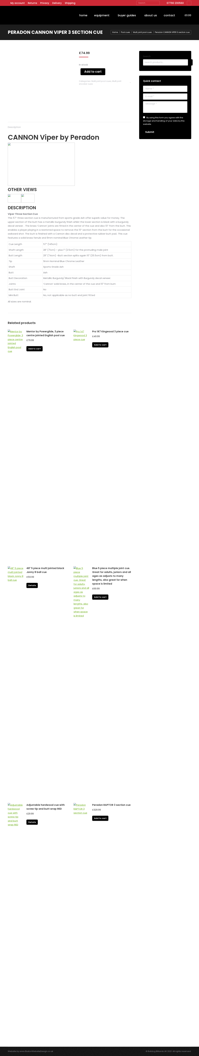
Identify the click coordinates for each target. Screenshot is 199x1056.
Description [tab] (14, 127)
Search (147, 56)
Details (32, 585)
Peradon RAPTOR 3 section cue (111, 805)
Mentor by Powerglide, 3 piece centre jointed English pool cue (45, 333)
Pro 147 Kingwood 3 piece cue (110, 331)
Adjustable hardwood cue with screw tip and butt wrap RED (45, 806)
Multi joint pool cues (101, 81)
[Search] (157, 3)
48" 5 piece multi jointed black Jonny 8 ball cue (45, 570)
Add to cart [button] (34, 348)
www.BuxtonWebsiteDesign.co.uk (36, 1051)
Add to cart (93, 72)
